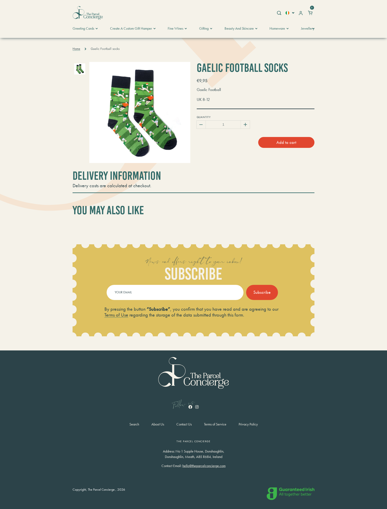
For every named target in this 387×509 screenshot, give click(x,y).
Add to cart (286, 142)
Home (76, 49)
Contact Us (184, 424)
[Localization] (289, 13)
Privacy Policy (248, 424)
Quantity (204, 117)
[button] (278, 13)
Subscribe (262, 292)
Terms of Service (215, 424)
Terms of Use (116, 315)
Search (134, 424)
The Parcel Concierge (101, 490)
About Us (157, 424)
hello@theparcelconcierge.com (204, 465)
